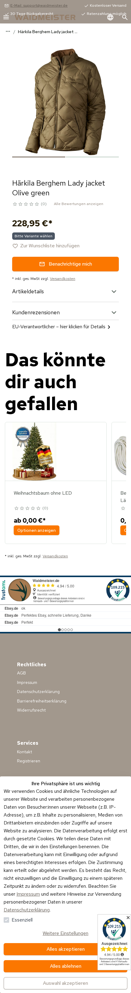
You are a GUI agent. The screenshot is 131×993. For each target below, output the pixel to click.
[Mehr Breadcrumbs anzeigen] (8, 31)
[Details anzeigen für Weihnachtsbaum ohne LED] (34, 451)
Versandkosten (62, 278)
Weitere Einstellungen (65, 933)
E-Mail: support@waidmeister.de (39, 5)
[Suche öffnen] (125, 17)
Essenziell (22, 920)
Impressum (28, 894)
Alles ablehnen (65, 966)
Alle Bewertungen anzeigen (78, 203)
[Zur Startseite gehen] (51, 17)
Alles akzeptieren (66, 949)
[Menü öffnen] (6, 17)
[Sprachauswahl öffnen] (110, 17)
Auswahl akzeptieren (65, 983)
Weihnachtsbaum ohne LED (43, 493)
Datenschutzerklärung (27, 910)
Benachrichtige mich (70, 264)
